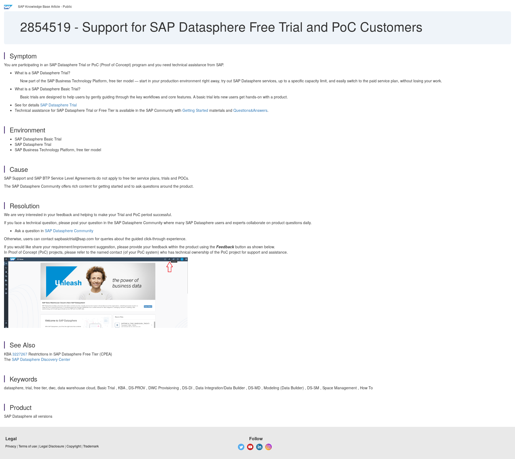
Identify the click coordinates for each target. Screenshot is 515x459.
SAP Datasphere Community (69, 230)
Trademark (91, 446)
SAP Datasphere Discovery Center (41, 359)
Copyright (74, 446)
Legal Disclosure (51, 446)
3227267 (19, 354)
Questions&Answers (250, 110)
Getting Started (195, 110)
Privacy (10, 446)
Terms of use (28, 446)
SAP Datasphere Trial (58, 105)
